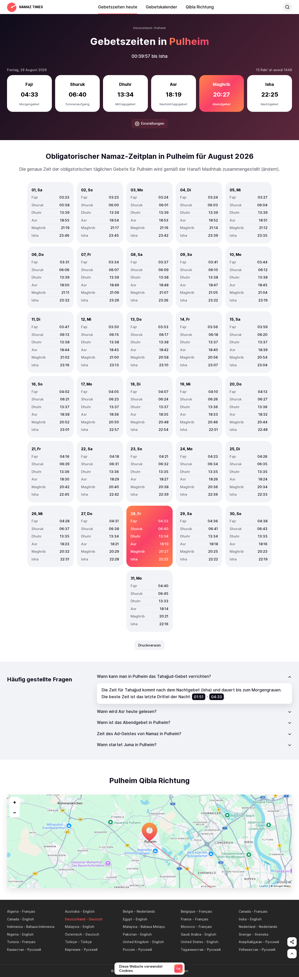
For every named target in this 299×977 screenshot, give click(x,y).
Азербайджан (250, 942)
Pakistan (130, 934)
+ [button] (14, 802)
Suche (287, 7)
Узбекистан (248, 950)
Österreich (73, 934)
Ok (178, 968)
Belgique (188, 911)
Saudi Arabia (191, 934)
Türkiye (71, 942)
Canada (245, 911)
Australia (72, 911)
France (186, 919)
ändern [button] (270, 169)
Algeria (12, 911)
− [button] (14, 812)
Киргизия (72, 950)
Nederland (247, 927)
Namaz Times (31, 7)
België (128, 911)
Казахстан (15, 950)
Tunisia (13, 942)
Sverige (245, 934)
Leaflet (263, 886)
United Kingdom (136, 942)
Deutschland (75, 919)
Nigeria (12, 934)
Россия (129, 950)
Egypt (127, 919)
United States (192, 942)
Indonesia (15, 927)
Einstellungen (152, 123)
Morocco (188, 927)
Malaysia (72, 927)
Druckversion (149, 645)
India (242, 919)
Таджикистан (192, 950)
